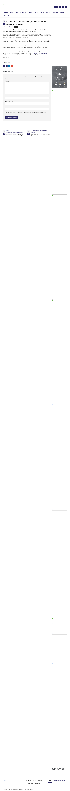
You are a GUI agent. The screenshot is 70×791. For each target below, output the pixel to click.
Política (12, 12)
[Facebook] (55, 7)
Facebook (4, 66)
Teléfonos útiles (22, 1)
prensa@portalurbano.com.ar (59, 780)
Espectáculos (7, 15)
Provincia (42, 12)
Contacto (46, 1)
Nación (48, 12)
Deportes (62, 12)
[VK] (66, 7)
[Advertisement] (59, 40)
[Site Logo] (20, 7)
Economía (24, 12)
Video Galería (14, 1)
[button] (66, 14)
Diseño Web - (28, 789)
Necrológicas (39, 1)
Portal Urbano (9, 26)
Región (36, 12)
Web (6, 106)
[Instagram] (63, 7)
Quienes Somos (6, 1)
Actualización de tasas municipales (14, 132)
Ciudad (30, 12)
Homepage (6, 12)
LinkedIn (9, 66)
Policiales (18, 12)
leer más (8, 138)
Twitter (7, 66)
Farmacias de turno (31, 1)
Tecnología (55, 12)
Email (12, 66)
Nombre (6, 96)
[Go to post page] (12, 130)
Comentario (8, 81)
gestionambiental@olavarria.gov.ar (39, 53)
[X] (57, 7)
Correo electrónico (9, 101)
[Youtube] (60, 7)
